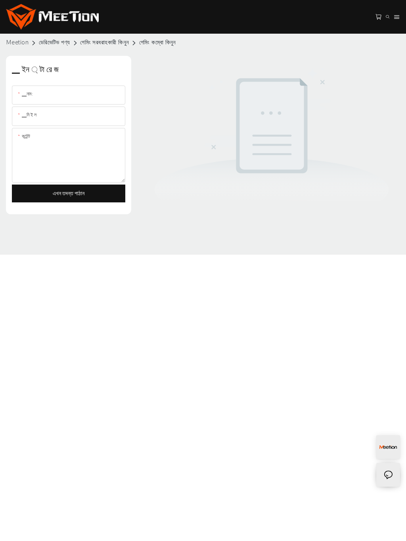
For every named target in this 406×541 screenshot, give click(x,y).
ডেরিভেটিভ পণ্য (54, 42)
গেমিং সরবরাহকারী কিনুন (104, 42)
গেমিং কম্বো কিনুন (157, 42)
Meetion (17, 42)
